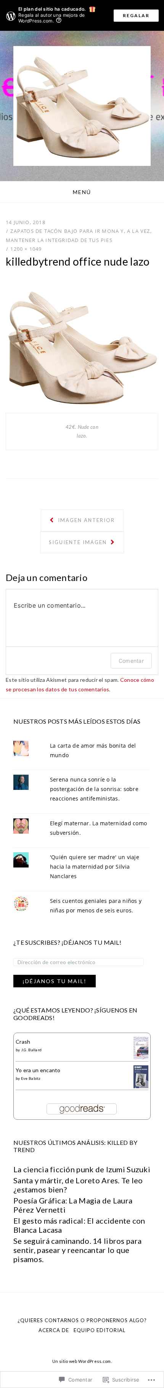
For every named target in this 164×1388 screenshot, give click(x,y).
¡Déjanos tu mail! (55, 981)
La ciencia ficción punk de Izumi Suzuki (81, 1169)
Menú (82, 192)
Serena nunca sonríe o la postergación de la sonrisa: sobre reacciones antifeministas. (94, 789)
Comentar (131, 660)
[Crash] (140, 1047)
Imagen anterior (85, 520)
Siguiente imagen (79, 542)
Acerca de (54, 1330)
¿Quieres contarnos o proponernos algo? (82, 1320)
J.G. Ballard (31, 1049)
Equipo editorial (99, 1330)
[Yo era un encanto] (140, 1077)
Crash (23, 1041)
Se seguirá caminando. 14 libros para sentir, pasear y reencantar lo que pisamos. (77, 1250)
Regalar (136, 15)
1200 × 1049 (26, 248)
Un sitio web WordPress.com (81, 1361)
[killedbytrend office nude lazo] (82, 345)
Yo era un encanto (38, 1070)
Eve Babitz (31, 1078)
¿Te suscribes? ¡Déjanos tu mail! (67, 942)
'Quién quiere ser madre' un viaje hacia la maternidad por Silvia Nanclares (94, 866)
